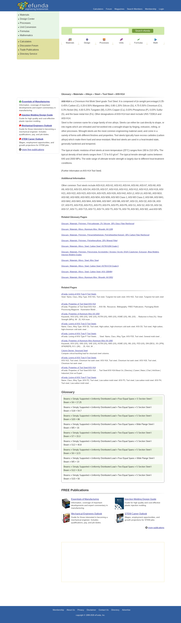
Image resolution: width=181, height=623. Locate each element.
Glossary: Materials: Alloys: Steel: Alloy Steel (80, 260)
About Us (71, 610)
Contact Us (104, 610)
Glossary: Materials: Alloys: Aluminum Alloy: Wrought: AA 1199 (87, 229)
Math (155, 43)
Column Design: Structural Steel (74, 351)
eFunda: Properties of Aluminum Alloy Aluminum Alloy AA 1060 (87, 341)
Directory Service (28, 54)
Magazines (119, 9)
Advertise (126, 610)
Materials (24, 15)
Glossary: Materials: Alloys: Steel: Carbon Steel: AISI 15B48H (86, 272)
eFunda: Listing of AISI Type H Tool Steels (78, 294)
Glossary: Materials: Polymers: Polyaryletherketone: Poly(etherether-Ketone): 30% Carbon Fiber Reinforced (105, 235)
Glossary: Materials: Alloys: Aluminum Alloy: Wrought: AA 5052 (87, 277)
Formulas (24, 31)
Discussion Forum (29, 45)
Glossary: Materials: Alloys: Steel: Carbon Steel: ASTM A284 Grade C (90, 246)
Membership (150, 9)
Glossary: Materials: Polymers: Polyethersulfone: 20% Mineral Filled (89, 240)
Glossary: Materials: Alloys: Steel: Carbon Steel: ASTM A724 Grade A (90, 266)
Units (121, 43)
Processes (25, 23)
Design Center (27, 19)
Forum (109, 9)
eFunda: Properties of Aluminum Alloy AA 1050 (80, 314)
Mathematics (26, 35)
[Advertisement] (38, 258)
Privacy (80, 610)
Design (87, 43)
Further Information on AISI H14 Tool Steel (81, 170)
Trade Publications (29, 50)
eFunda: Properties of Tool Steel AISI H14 (78, 304)
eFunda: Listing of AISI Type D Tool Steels (78, 324)
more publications (156, 527)
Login (161, 9)
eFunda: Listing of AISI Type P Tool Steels (78, 334)
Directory (115, 610)
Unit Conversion (28, 27)
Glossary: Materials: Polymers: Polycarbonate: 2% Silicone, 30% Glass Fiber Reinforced (97, 224)
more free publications (33, 149)
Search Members (134, 9)
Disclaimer (91, 610)
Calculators (98, 9)
